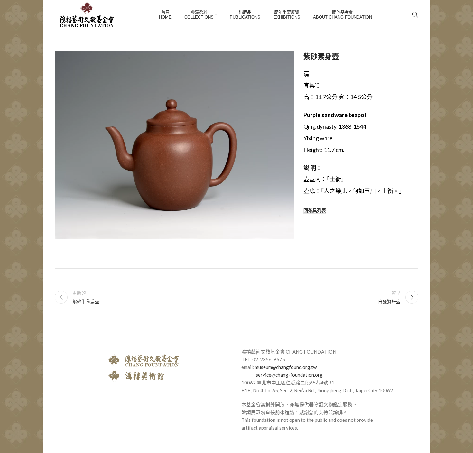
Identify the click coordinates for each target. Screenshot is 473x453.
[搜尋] (415, 14)
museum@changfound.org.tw (286, 367)
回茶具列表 (314, 210)
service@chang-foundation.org (289, 375)
